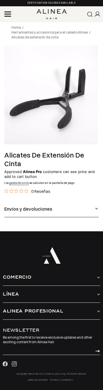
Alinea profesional (33, 311)
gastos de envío (19, 183)
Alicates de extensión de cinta (35, 37)
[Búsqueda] (90, 14)
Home (16, 27)
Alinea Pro (32, 171)
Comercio (17, 277)
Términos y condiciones (61, 379)
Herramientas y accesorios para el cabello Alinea (49, 32)
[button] (7, 14)
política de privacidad (37, 379)
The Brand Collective (76, 373)
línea (11, 294)
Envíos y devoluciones (28, 209)
